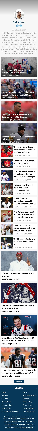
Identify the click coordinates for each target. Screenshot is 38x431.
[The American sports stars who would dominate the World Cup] (19, 298)
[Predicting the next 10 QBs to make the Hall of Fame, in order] (19, 133)
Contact (26, 392)
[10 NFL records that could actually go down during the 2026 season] (19, 111)
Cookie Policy (6, 408)
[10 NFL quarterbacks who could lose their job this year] (19, 243)
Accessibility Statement (10, 411)
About (4, 392)
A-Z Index (5, 399)
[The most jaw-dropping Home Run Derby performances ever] (19, 189)
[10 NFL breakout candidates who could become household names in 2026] (19, 202)
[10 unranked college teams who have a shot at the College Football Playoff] (19, 89)
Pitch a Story (27, 402)
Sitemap (26, 399)
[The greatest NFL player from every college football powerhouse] (19, 67)
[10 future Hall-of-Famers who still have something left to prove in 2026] (19, 151)
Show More (19, 381)
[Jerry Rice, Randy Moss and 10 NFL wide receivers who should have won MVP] (19, 362)
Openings (5, 395)
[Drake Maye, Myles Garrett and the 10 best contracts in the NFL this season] (19, 330)
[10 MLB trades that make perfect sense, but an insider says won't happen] (19, 175)
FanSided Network (30, 395)
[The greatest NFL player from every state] (19, 163)
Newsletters (6, 402)
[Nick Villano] (6, 76)
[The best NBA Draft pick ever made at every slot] (19, 266)
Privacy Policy (7, 405)
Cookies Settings (29, 411)
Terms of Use (28, 405)
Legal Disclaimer (29, 408)
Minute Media (11, 416)
